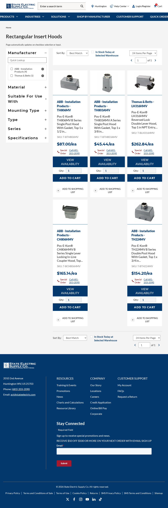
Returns (94, 493)
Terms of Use (62, 493)
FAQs (121, 390)
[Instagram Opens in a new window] (80, 499)
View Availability (70, 162)
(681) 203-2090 (21, 389)
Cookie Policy (80, 493)
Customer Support (130, 16)
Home (8, 27)
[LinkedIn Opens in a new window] (93, 499)
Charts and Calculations (70, 402)
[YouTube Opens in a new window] (87, 499)
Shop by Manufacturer (93, 16)
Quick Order (159, 16)
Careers (94, 396)
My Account (124, 385)
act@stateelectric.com (23, 394)
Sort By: (60, 52)
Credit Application (100, 402)
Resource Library (66, 408)
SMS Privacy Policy (111, 493)
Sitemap (159, 493)
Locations (95, 390)
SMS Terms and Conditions (137, 493)
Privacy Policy (12, 493)
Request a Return (127, 396)
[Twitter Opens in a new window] (67, 499)
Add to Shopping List (70, 190)
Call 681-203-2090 (74, 152)
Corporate (96, 413)
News (60, 396)
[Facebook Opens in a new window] (74, 499)
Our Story (95, 385)
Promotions (63, 390)
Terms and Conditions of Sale (38, 493)
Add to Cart (70, 178)
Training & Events (66, 385)
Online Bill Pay (98, 408)
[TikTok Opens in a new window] (100, 499)
